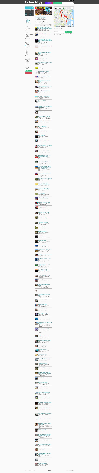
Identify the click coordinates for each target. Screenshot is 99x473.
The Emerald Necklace (42, 226)
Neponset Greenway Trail (42, 231)
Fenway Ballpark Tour (41, 448)
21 (29, 14)
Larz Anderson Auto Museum (43, 367)
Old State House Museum (42, 345)
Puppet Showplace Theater (42, 304)
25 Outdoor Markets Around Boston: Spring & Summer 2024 (44, 140)
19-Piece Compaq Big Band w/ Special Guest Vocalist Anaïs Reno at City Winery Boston (45, 40)
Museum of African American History (44, 340)
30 (31, 15)
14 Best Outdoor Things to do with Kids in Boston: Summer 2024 (44, 162)
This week (27, 21)
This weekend (28, 20)
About (73, 470)
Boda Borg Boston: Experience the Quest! (45, 254)
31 (29, 10)
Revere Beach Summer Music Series (44, 96)
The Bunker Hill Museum (42, 363)
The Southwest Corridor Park (43, 222)
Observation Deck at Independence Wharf (45, 458)
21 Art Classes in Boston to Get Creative (44, 439)
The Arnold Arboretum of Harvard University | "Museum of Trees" (43, 270)
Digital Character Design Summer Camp (44, 86)
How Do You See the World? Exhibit (44, 202)
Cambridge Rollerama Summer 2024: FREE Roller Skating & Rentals (44, 156)
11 (25, 13)
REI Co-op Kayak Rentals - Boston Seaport (45, 145)
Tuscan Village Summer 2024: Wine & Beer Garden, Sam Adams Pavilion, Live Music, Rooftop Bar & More (44, 167)
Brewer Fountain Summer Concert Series (45, 62)
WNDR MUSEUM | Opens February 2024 (44, 413)
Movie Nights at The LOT (42, 135)
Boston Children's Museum (42, 308)
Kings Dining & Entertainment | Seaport (44, 402)
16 (31, 13)
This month (27, 22)
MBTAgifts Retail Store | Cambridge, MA (44, 444)
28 (25, 10)
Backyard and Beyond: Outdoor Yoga (44, 116)
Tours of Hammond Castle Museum (44, 188)
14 (29, 13)
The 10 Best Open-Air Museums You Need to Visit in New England (44, 217)
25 (25, 15)
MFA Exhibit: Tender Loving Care (43, 245)
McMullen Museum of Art (42, 429)
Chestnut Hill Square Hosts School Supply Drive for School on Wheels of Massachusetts (45, 46)
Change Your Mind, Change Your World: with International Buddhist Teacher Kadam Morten (44, 33)
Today (26, 18)
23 (31, 14)
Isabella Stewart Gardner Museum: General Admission (44, 265)
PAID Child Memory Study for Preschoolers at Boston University (43, 184)
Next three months (28, 23)
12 (26, 13)
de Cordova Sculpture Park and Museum (44, 249)
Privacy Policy (70, 470)
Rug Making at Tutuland (42, 289)
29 (26, 10)
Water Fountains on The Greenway (44, 392)
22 (30, 14)
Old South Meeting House (42, 349)
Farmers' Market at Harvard (42, 57)
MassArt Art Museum (41, 279)
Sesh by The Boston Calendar (28, 470)
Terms (67, 470)
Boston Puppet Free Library (42, 299)
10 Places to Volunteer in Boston (43, 197)
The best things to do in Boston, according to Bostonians (43, 207)
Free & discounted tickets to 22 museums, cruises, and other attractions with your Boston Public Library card (44, 407)
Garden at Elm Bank (41, 193)
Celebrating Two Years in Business (43, 212)
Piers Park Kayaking (41, 111)
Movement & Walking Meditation (43, 71)
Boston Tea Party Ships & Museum (44, 358)
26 (26, 15)
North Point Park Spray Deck (42, 382)
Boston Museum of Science (42, 313)
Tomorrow (27, 19)
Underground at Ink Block (42, 463)
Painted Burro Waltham (42, 235)
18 (25, 14)
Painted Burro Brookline (42, 240)
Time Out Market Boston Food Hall (44, 275)
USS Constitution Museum (42, 354)
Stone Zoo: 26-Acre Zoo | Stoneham (44, 377)
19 (26, 14)
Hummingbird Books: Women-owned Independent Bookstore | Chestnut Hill (44, 373)
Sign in (72, 0)
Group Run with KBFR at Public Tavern (44, 76)
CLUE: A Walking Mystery (42, 126)
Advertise (34, 470)
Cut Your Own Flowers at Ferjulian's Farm (45, 178)
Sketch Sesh (40, 67)
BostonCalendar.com (33, 2)
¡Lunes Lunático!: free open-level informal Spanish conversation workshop (45, 28)
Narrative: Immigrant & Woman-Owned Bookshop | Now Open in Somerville (44, 435)
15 (30, 13)
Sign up (69, 0)
